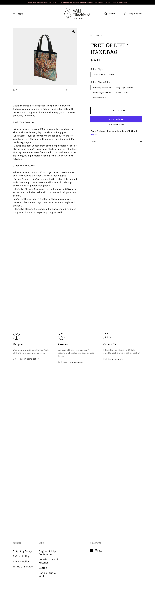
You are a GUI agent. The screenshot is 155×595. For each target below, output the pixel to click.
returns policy (75, 362)
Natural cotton (99, 97)
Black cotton (122, 92)
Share (93, 141)
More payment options (116, 124)
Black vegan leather (102, 87)
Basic (111, 74)
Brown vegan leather (102, 92)
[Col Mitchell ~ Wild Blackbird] (77, 14)
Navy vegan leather (124, 87)
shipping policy (31, 359)
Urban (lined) (99, 74)
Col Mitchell (98, 35)
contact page (116, 359)
